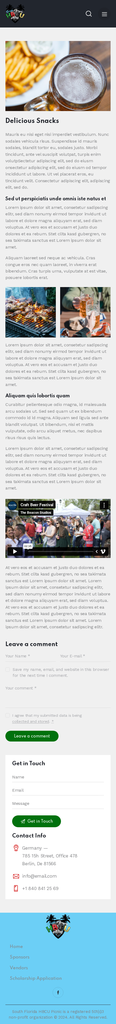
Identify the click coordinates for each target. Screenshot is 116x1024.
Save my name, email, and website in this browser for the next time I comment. (61, 672)
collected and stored (30, 721)
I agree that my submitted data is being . (46, 718)
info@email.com (39, 876)
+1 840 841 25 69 (40, 888)
